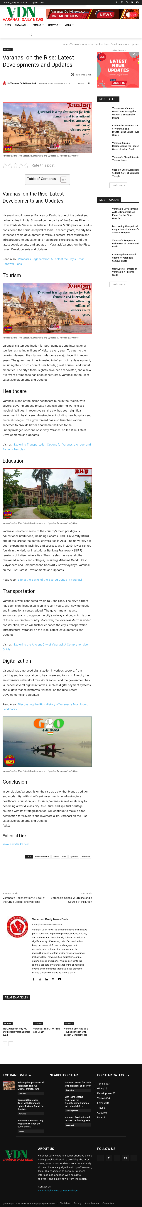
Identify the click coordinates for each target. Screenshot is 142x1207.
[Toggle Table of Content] (62, 179)
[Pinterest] (45, 93)
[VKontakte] (134, 1158)
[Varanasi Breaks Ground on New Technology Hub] (56, 1120)
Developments (42, 856)
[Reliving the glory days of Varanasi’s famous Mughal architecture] (9, 1085)
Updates (74, 856)
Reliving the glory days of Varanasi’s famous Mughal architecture (31, 1085)
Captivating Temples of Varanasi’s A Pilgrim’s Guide (124, 272)
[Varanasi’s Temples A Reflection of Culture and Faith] (103, 243)
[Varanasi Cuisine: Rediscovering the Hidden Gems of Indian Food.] (103, 146)
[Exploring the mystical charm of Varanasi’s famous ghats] (103, 257)
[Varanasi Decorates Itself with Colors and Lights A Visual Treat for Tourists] (9, 1103)
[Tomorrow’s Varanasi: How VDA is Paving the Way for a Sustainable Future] (103, 111)
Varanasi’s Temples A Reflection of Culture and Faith (125, 243)
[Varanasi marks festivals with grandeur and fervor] (56, 1085)
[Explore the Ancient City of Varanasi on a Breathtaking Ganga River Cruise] (103, 128)
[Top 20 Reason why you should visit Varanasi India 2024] (17, 1015)
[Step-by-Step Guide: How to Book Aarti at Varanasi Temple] (103, 172)
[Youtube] (137, 3)
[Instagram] (122, 3)
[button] (30, 34)
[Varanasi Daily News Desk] (5, 83)
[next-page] (11, 1043)
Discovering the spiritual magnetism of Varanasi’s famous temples (125, 229)
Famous (22, 1093)
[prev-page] (5, 1043)
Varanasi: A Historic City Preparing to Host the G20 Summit (30, 1123)
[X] (127, 3)
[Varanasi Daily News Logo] (24, 14)
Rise (64, 856)
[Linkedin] (46, 978)
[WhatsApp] (53, 93)
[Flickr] (117, 1158)
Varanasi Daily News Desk (23, 83)
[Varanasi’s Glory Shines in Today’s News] (103, 160)
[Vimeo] (132, 3)
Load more (117, 185)
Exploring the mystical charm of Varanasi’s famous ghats (124, 257)
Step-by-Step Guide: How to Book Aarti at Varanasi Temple (125, 173)
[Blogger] (100, 1158)
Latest (56, 856)
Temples (70, 1090)
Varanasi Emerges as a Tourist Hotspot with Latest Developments (76, 1031)
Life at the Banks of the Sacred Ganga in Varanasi (50, 579)
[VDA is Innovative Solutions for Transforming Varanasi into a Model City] (56, 1099)
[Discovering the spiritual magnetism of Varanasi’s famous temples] (103, 229)
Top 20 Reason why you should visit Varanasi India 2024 (16, 1031)
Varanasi (75, 44)
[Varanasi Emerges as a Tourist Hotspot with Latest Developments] (78, 1015)
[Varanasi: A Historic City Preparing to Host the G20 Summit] (9, 1123)
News (21, 1131)
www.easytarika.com (16, 844)
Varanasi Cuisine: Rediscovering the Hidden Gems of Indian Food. (125, 146)
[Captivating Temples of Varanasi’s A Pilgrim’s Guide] (103, 271)
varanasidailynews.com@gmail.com (58, 1190)
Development (72, 1110)
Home (65, 44)
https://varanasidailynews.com (47, 924)
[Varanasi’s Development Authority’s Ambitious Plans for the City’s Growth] (103, 211)
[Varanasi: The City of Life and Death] (47, 1015)
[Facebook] (117, 3)
